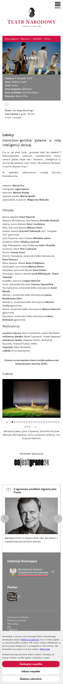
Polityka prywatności (16, 621)
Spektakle (37, 39)
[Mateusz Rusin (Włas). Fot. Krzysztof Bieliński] (56, 422)
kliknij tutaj (45, 649)
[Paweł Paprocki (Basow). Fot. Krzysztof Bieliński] (36, 422)
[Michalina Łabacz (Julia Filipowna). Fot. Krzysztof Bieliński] (29, 422)
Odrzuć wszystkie (30, 671)
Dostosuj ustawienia (31, 679)
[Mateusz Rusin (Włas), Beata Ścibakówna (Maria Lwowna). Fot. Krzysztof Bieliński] (24, 422)
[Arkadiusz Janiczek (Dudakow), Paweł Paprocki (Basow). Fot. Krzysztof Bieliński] (53, 422)
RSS (9, 627)
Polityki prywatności (30, 640)
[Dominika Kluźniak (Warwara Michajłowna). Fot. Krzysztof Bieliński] (49, 422)
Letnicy (47, 39)
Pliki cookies (12, 624)
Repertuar (25, 39)
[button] (58, 5)
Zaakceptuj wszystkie (31, 664)
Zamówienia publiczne (17, 617)
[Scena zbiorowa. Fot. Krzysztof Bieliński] (28, 426)
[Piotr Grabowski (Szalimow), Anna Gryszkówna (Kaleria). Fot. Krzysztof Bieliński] (27, 422)
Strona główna (11, 39)
